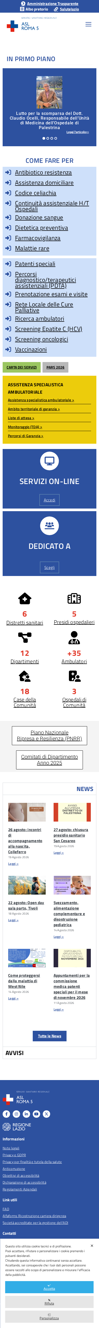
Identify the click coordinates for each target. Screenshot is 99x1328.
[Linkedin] (26, 1114)
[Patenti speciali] (8, 264)
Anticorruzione (14, 1168)
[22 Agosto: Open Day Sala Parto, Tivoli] (27, 885)
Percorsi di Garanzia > (26, 435)
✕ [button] (92, 1245)
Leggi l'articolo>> (78, 132)
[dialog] (49, 1283)
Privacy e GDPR (14, 1155)
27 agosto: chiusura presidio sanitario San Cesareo (71, 835)
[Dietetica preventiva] (8, 228)
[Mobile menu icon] (88, 24)
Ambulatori (74, 661)
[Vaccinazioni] (8, 349)
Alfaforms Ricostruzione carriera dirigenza (34, 1215)
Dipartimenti (25, 661)
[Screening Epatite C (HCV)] (8, 329)
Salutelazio (69, 9)
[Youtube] (36, 1114)
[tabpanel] (49, 921)
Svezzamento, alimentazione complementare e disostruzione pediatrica (69, 914)
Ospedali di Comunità (74, 702)
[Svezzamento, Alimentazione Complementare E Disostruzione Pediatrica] (72, 885)
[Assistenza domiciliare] (8, 182)
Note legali (11, 1148)
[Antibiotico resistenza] (8, 172)
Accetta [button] (49, 1289)
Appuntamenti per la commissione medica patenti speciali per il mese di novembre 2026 (72, 986)
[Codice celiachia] (8, 193)
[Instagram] (16, 1114)
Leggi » (13, 863)
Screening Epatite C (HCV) (48, 328)
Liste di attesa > (21, 418)
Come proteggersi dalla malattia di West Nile (24, 980)
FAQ (6, 1209)
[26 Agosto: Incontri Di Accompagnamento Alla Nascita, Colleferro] (27, 812)
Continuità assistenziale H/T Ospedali (52, 205)
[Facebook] (6, 1114)
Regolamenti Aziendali (20, 1189)
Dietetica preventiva (41, 227)
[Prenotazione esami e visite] (8, 294)
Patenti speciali (35, 263)
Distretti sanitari (24, 622)
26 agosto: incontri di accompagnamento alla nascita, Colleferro (25, 841)
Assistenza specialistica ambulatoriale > (41, 400)
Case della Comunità (24, 702)
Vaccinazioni (31, 349)
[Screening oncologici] (8, 339)
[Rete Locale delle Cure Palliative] (8, 304)
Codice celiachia (35, 192)
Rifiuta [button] (49, 1303)
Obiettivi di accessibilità (21, 1175)
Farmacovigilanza (38, 237)
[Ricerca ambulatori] (8, 318)
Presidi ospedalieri (74, 622)
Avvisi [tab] (15, 1052)
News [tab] (85, 788)
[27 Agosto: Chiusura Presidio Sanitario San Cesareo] (72, 812)
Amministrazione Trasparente (52, 3)
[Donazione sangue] (8, 217)
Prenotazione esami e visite (51, 294)
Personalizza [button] (49, 1318)
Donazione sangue (39, 217)
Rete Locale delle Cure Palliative (44, 307)
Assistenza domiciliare (44, 182)
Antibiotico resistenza (43, 172)
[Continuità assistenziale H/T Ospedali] (8, 203)
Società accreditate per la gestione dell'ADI (35, 1222)
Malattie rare (32, 248)
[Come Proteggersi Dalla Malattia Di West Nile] (27, 958)
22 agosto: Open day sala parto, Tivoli (26, 905)
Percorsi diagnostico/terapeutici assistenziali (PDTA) (45, 279)
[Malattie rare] (8, 248)
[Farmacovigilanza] (8, 238)
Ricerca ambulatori (39, 318)
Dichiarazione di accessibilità (24, 1182)
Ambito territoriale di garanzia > (34, 409)
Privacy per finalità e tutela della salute (32, 1161)
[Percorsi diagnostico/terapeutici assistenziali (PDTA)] (8, 274)
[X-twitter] (46, 1114)
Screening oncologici (41, 339)
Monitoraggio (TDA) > (25, 426)
